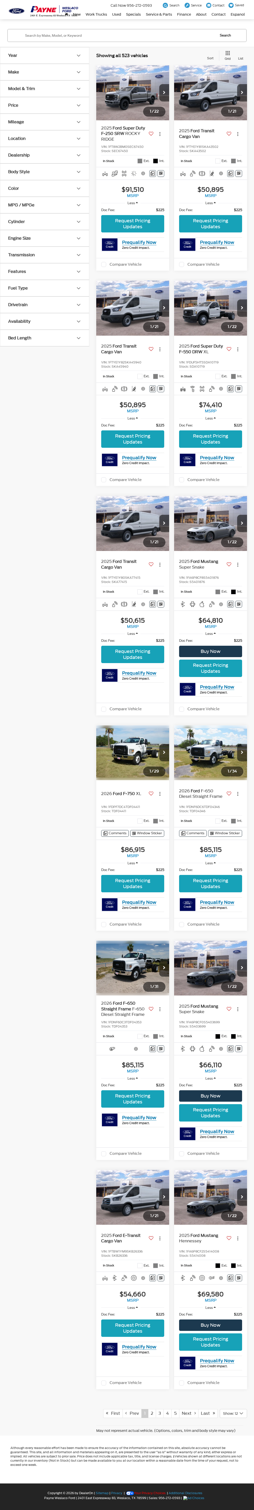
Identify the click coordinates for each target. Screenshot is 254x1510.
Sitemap (102, 1493)
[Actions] (160, 133)
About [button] (201, 14)
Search (225, 35)
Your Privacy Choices (149, 1493)
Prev (133, 1413)
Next (188, 1413)
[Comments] (152, 173)
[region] (132, 210)
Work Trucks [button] (96, 14)
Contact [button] (219, 14)
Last (207, 1413)
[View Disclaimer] (143, 173)
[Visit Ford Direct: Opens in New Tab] (194, 1498)
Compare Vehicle (126, 264)
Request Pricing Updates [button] (132, 223)
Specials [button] (133, 14)
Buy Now (211, 651)
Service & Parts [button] (159, 14)
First (114, 1413)
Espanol (238, 14)
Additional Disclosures (185, 1493)
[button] (164, 92)
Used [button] (116, 14)
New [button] (77, 14)
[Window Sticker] (161, 173)
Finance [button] (184, 14)
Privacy (116, 1493)
